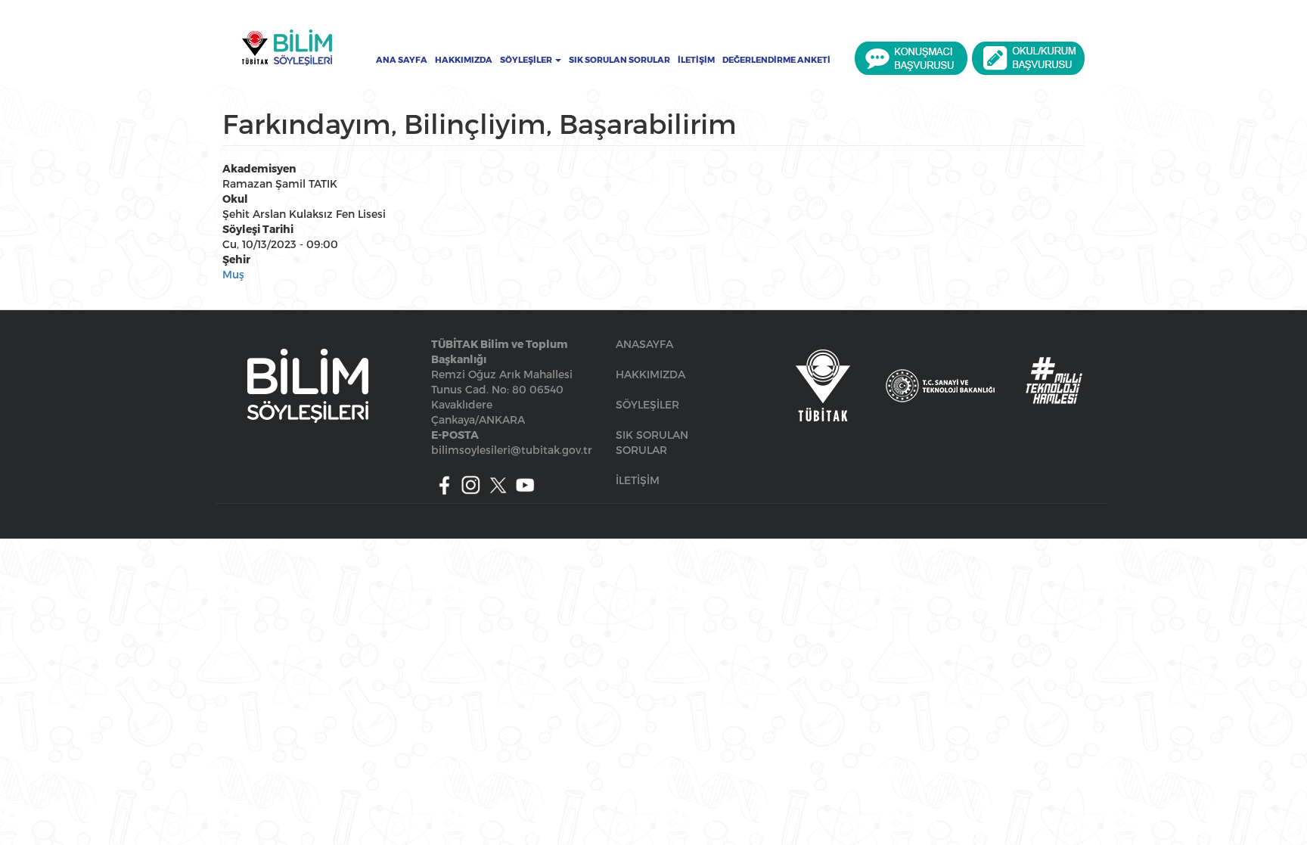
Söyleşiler (527, 59)
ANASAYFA (644, 343)
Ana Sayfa (401, 59)
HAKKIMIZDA (650, 374)
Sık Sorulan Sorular (619, 59)
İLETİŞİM (638, 480)
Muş (233, 274)
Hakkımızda (463, 59)
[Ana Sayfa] (286, 47)
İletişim (696, 59)
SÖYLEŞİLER (647, 404)
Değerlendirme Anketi (776, 59)
